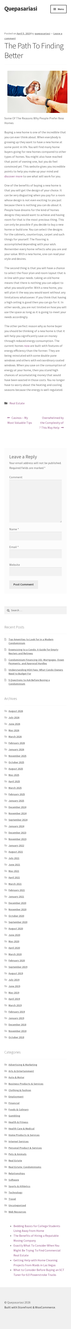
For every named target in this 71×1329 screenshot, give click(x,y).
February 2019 (17, 1011)
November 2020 (17, 909)
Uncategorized (17, 1205)
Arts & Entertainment (21, 1071)
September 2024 (18, 819)
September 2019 (18, 967)
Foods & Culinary (19, 1109)
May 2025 (14, 775)
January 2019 (16, 1018)
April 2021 (14, 877)
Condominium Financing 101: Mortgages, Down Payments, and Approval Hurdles (36, 661)
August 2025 (16, 768)
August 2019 (16, 973)
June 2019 (14, 986)
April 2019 (14, 999)
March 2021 (15, 884)
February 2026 (17, 743)
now (27, 346)
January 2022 (16, 845)
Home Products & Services (24, 1135)
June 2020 (14, 935)
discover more (13, 176)
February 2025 (17, 794)
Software (14, 1180)
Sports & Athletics (19, 1186)
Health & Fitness (18, 1122)
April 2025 (14, 781)
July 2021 (14, 858)
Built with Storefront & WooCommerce (29, 1307)
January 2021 (16, 896)
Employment (16, 1096)
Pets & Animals (18, 1154)
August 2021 (16, 851)
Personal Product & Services (25, 1148)
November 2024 (17, 813)
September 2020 (18, 922)
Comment (16, 477)
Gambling (14, 1115)
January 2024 (16, 826)
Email (14, 547)
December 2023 (17, 832)
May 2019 (14, 992)
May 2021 (14, 871)
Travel (12, 1199)
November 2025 (17, 756)
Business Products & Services (26, 1083)
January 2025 (16, 800)
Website (14, 565)
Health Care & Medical (21, 1128)
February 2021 (17, 890)
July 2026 (14, 717)
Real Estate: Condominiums (25, 1167)
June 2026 (14, 724)
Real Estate (17, 403)
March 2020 (15, 954)
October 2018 (16, 1037)
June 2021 (14, 864)
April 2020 (14, 947)
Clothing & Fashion (20, 1090)
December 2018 (17, 1024)
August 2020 (16, 928)
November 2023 (17, 839)
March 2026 (15, 736)
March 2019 (15, 1005)
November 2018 (17, 1031)
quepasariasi (42, 33)
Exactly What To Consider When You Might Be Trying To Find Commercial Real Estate (37, 1250)
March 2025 (15, 787)
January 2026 (16, 749)
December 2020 (17, 903)
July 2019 (14, 979)
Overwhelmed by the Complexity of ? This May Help (51, 422)
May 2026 (14, 730)
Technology (15, 1192)
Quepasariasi (20, 8)
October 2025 (16, 762)
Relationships (17, 1173)
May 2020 (14, 941)
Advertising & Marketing (23, 1064)
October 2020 (16, 916)
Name (14, 529)
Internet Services (19, 1141)
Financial (14, 1103)
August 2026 (16, 711)
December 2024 (17, 807)
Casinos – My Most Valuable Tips (19, 420)
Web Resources (17, 1211)
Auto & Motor (16, 1077)
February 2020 (17, 960)
